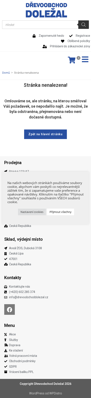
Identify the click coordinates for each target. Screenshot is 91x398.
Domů (6, 73)
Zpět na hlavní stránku (45, 134)
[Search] (83, 24)
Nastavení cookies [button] (32, 212)
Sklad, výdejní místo (23, 239)
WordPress (36, 393)
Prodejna (13, 162)
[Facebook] (9, 309)
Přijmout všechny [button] (61, 212)
